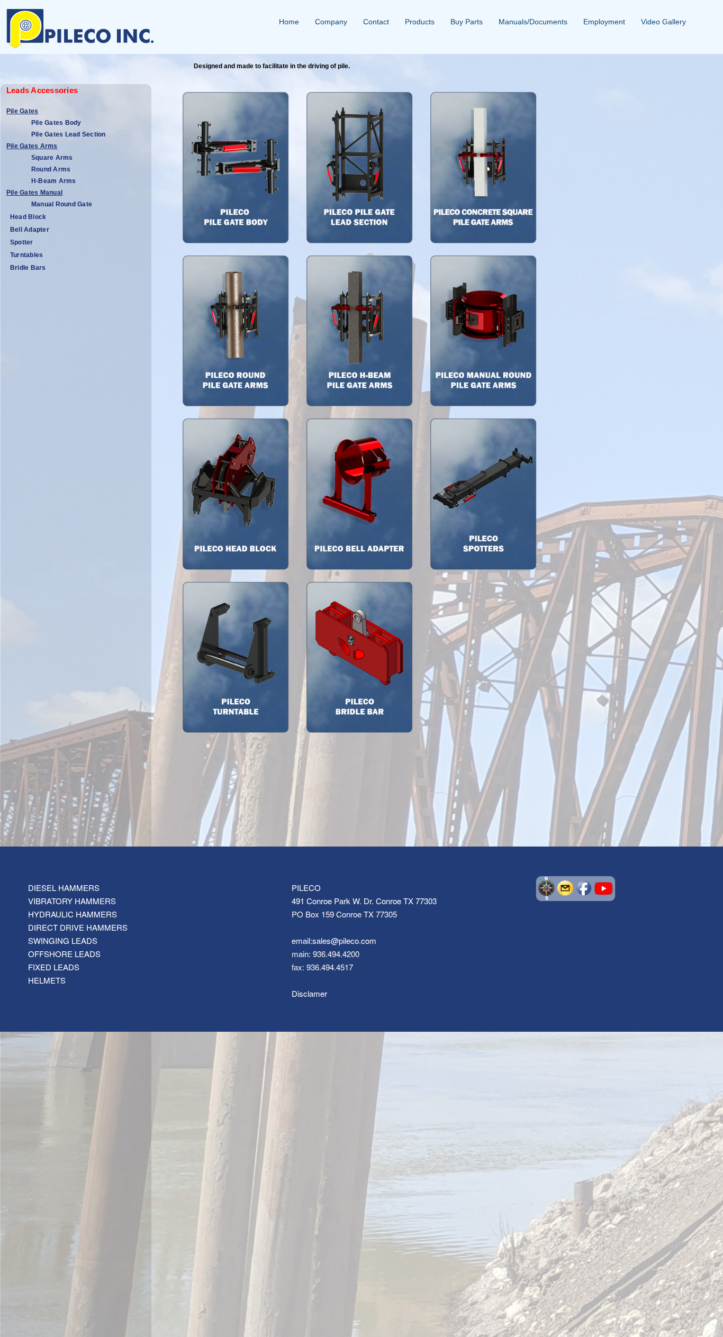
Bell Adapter (29, 229)
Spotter (21, 242)
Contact (376, 21)
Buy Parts (466, 21)
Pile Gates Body (56, 122)
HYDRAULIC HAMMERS (72, 914)
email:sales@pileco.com (334, 940)
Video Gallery (663, 21)
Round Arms (50, 169)
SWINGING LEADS (62, 940)
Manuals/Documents (533, 21)
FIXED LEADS (53, 966)
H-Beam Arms (53, 181)
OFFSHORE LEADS (64, 953)
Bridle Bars (28, 267)
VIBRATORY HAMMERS (72, 900)
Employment (604, 21)
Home (289, 21)
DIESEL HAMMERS (64, 887)
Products (420, 21)
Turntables (26, 255)
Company (331, 21)
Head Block (28, 217)
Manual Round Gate (61, 204)
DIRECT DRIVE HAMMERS (78, 927)
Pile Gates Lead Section (68, 134)
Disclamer (309, 993)
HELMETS (47, 980)
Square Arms (52, 157)
